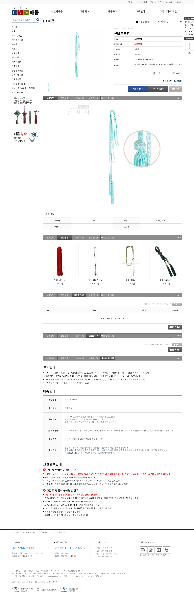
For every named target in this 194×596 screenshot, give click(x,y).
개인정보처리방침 (29, 532)
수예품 (14, 44)
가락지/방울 (17, 35)
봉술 (13, 31)
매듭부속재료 (17, 39)
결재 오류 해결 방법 (104, 550)
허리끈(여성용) (166, 280)
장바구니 (153, 2)
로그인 (138, 2)
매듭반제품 (16, 61)
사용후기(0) (79, 98)
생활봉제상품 (17, 70)
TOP (179, 98)
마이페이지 (169, 2)
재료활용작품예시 (19, 83)
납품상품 (15, 53)
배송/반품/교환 (107, 98)
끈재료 (14, 26)
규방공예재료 (17, 74)
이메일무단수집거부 (59, 532)
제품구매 (112, 11)
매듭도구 (15, 48)
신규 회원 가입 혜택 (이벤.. (107, 553)
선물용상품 (16, 79)
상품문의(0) (93, 98)
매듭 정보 (85, 11)
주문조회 (161, 2)
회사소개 (15, 532)
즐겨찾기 (131, 2)
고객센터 (178, 2)
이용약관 (44, 532)
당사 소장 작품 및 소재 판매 (23, 88)
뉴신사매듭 (57, 11)
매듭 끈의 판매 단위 (104, 548)
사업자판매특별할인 (20, 92)
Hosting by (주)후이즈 (94, 576)
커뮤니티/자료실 (168, 11)
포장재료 (15, 66)
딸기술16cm (59, 280)
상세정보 (50, 98)
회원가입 (145, 2)
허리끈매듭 (130, 280)
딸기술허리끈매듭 (94, 280)
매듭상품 (15, 57)
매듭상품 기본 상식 (104, 556)
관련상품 (64, 98)
